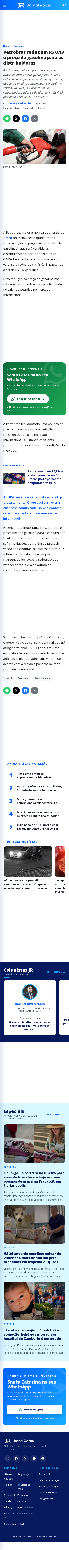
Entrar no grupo (34, 1409)
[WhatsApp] (34, 1458)
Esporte (21, 1501)
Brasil (7, 238)
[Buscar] (63, 5)
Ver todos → (56, 972)
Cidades (21, 1524)
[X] (25, 1458)
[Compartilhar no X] (16, 118)
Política (8, 1484)
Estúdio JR (9, 1495)
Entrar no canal (31, 399)
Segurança (23, 1474)
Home (6, 46)
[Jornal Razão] (34, 5)
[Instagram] (7, 1458)
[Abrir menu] (6, 5)
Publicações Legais (49, 1486)
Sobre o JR (44, 1474)
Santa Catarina (42, 678)
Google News (46, 1498)
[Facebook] (16, 1458)
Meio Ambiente (25, 1513)
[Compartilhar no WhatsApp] (7, 118)
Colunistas (10, 1524)
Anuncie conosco (48, 1492)
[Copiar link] (34, 118)
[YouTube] (42, 1458)
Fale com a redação (49, 1480)
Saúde (7, 1501)
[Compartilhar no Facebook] (25, 118)
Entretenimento (26, 1507)
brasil (9, 678)
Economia (19, 46)
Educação (9, 1507)
